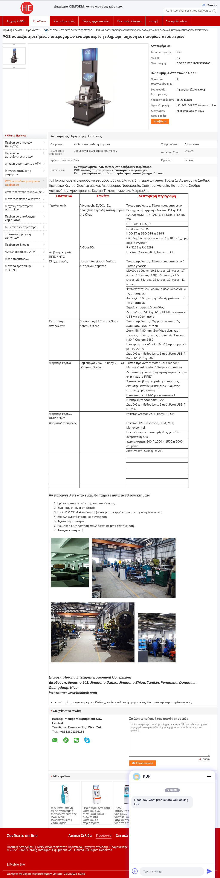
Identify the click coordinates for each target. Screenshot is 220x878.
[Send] (209, 871)
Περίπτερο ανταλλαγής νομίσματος (20, 218)
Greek (211, 5)
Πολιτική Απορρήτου (20, 847)
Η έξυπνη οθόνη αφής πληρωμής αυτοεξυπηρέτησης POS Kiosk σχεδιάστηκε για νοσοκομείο (64, 815)
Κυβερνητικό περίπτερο (21, 227)
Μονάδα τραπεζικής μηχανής (18, 267)
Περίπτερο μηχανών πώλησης (18, 144)
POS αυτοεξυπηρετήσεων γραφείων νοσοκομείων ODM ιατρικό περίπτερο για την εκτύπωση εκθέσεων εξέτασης (128, 816)
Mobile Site (17, 864)
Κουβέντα (160, 121)
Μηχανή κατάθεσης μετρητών (18, 172)
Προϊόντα (39, 21)
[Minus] (209, 776)
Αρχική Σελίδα (16, 21)
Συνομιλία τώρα (176, 21)
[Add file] (135, 871)
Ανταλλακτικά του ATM (20, 251)
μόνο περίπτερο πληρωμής (23, 191)
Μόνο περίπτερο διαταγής (22, 199)
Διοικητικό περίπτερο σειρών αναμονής (169, 702)
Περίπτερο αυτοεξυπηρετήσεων (19, 154)
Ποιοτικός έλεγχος (129, 21)
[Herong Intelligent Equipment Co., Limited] (26, 8)
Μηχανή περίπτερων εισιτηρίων (19, 207)
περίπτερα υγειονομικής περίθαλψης (84, 702)
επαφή (153, 21)
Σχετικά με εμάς (64, 21)
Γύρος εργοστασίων (95, 21)
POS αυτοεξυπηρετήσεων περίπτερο (67, 29)
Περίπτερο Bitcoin (17, 244)
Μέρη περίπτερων (17, 258)
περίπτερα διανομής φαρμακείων (126, 702)
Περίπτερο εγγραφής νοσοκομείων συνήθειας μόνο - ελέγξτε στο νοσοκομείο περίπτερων (96, 815)
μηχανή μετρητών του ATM (23, 163)
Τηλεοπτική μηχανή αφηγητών (18, 235)
